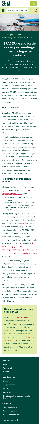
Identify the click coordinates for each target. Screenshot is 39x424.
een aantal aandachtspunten (25, 253)
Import (19, 34)
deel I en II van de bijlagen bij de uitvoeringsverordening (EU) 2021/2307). (19, 246)
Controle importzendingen (12, 38)
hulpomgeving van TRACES (18, 317)
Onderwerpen (7, 34)
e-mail (23, 223)
